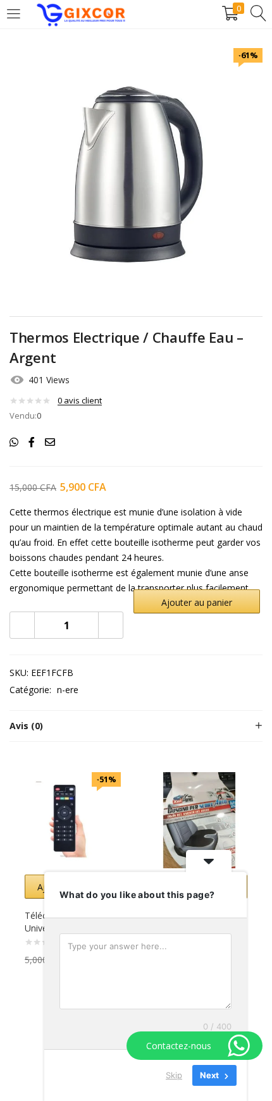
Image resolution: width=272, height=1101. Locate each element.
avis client (80, 400)
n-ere (67, 690)
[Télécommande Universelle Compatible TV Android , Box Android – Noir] (73, 819)
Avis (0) (26, 726)
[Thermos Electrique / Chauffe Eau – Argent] (13, 442)
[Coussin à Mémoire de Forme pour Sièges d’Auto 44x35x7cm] (199, 819)
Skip (174, 1075)
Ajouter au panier (196, 602)
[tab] (136, 726)
